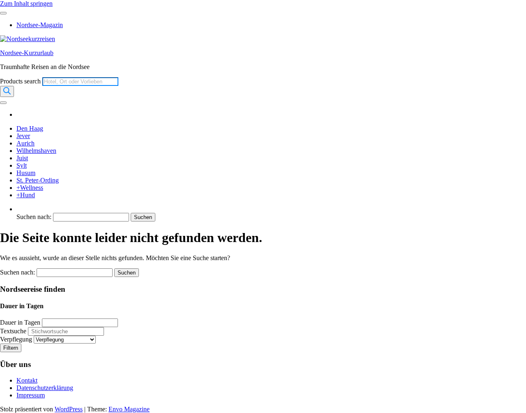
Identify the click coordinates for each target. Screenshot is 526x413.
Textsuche (13, 331)
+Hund (25, 195)
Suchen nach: (33, 216)
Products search (21, 81)
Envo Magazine (129, 409)
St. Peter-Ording (37, 180)
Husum (25, 172)
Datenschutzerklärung (44, 387)
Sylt (21, 165)
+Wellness (29, 187)
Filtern (10, 348)
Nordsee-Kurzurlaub (26, 52)
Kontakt (26, 380)
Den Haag (29, 128)
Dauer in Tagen (20, 322)
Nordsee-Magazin (39, 24)
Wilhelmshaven (36, 150)
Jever (23, 135)
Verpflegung (16, 339)
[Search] (7, 91)
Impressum (30, 395)
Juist (22, 158)
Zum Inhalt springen (26, 3)
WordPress (69, 409)
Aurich (25, 143)
